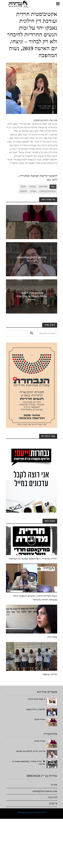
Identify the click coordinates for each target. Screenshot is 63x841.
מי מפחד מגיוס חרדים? (36, 699)
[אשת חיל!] (31, 618)
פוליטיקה (23, 191)
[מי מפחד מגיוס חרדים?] (52, 701)
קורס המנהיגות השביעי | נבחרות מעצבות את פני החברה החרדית (31, 296)
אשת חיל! (52, 637)
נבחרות (33, 191)
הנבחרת (32, 186)
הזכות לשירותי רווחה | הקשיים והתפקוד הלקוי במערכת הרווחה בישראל (35, 598)
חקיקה (23, 186)
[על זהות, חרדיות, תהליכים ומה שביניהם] (52, 753)
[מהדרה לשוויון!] (52, 722)
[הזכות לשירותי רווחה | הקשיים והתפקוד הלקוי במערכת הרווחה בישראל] (31, 577)
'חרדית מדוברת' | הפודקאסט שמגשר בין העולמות (33, 558)
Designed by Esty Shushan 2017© (31, 812)
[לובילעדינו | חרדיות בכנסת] (52, 711)
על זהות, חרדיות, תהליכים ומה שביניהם (31, 259)
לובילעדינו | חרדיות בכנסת (35, 709)
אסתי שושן (43, 186)
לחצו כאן (52, 179)
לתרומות (52, 797)
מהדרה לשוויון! (31, 221)
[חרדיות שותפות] (31, 656)
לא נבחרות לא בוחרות (47, 191)
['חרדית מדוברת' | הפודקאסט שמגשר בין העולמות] (31, 540)
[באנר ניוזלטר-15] (31, 476)
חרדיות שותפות (49, 674)
